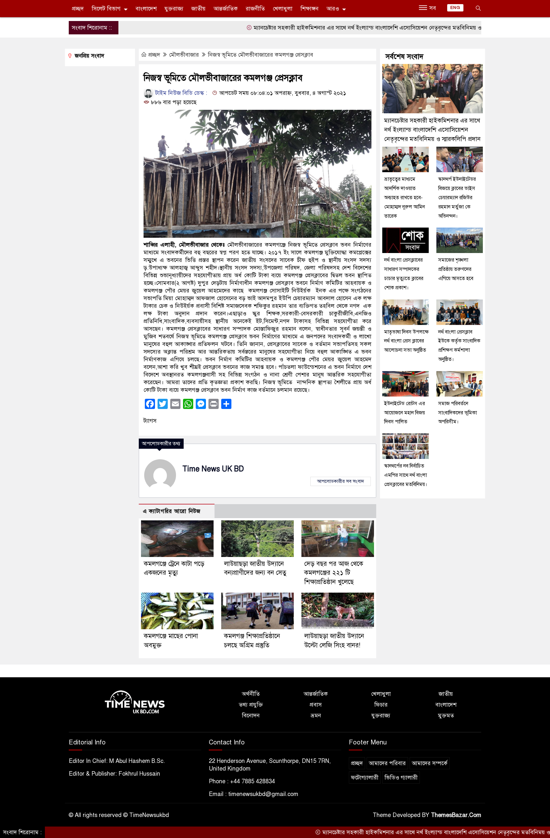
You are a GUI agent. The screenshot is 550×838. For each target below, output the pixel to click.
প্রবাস (316, 704)
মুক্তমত (446, 715)
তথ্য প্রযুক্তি (251, 704)
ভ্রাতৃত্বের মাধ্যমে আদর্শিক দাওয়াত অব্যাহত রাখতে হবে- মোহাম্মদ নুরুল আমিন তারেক (404, 197)
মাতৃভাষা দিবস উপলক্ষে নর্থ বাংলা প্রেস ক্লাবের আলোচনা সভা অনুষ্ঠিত (406, 341)
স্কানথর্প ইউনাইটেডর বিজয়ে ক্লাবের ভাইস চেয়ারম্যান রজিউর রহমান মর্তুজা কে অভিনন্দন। (457, 197)
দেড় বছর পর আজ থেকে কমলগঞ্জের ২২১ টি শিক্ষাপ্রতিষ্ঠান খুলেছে (333, 573)
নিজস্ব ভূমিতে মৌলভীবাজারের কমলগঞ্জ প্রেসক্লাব (260, 54)
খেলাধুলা (283, 8)
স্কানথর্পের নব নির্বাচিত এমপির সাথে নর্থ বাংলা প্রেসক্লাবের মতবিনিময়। (405, 475)
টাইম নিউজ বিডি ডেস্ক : (180, 92)
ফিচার (381, 704)
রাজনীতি (255, 8)
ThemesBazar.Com (456, 815)
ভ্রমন (316, 715)
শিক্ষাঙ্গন (309, 8)
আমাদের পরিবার (387, 763)
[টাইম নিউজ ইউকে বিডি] (135, 702)
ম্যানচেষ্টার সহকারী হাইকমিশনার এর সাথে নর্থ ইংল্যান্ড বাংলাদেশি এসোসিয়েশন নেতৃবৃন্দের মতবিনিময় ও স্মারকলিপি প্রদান (356, 27)
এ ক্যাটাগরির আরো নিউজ (172, 511)
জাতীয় (198, 8)
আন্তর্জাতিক (226, 8)
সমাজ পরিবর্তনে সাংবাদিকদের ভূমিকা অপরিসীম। (457, 412)
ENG (455, 7)
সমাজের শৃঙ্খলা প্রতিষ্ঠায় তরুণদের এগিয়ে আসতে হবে (455, 269)
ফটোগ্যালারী (364, 777)
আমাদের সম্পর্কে (430, 763)
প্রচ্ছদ (78, 8)
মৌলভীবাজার (184, 54)
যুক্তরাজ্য (174, 8)
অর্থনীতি (251, 693)
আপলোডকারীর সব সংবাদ (340, 481)
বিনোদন (251, 715)
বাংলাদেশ (146, 8)
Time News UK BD (213, 469)
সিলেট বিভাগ (106, 8)
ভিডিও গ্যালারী (401, 777)
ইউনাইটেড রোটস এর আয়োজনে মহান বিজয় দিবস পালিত (404, 412)
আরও (333, 8)
